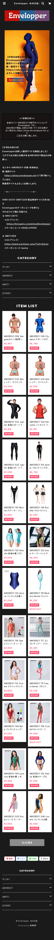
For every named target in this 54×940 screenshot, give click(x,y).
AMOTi (5, 284)
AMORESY (7, 275)
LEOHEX (6, 293)
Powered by (24, 925)
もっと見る (27, 842)
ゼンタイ (6, 267)
